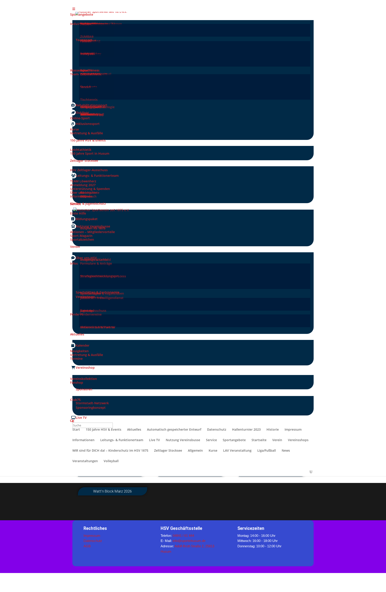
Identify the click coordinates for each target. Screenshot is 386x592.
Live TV (154, 440)
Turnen (85, 24)
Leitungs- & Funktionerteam (121, 440)
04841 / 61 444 (183, 535)
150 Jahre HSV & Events (103, 430)
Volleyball (87, 54)
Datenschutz (216, 430)
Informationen (83, 440)
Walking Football (93, 107)
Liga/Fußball (266, 451)
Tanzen (85, 87)
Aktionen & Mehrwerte (97, 327)
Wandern (87, 114)
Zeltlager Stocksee (168, 451)
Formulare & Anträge (96, 263)
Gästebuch (88, 196)
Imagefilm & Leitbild (95, 259)
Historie (272, 430)
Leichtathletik (90, 74)
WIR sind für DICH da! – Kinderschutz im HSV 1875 (110, 451)
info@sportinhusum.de (189, 541)
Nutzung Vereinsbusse (183, 440)
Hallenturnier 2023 (246, 430)
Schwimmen (89, 70)
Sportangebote (234, 440)
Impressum (293, 430)
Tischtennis (89, 99)
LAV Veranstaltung (237, 451)
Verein (277, 440)
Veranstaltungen (85, 461)
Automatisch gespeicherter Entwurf (174, 430)
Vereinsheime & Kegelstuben (102, 293)
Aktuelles (134, 430)
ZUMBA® (87, 36)
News (286, 451)
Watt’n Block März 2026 (112, 491)
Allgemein (195, 451)
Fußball (85, 41)
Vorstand (87, 310)
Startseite (259, 440)
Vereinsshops (298, 440)
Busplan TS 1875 (92, 228)
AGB (87, 546)
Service (211, 440)
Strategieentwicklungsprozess (103, 276)
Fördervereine (91, 314)
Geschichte (88, 192)
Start (76, 430)
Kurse (213, 451)
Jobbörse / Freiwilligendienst (102, 298)
